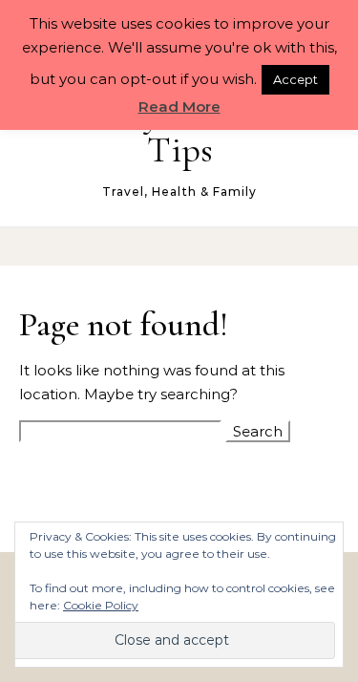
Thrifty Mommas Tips (180, 132)
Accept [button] (295, 79)
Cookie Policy (100, 605)
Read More (179, 106)
